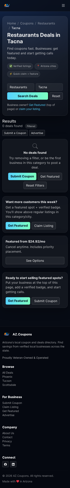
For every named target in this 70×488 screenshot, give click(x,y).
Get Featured (37, 104)
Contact (7, 437)
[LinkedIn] (13, 464)
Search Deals (28, 96)
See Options (35, 261)
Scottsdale (9, 384)
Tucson (6, 380)
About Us (8, 433)
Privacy (7, 441)
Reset (56, 96)
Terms (6, 445)
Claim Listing (43, 226)
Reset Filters (35, 185)
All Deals (7, 372)
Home (11, 23)
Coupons (26, 23)
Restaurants (46, 23)
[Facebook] (5, 464)
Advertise (37, 133)
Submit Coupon (22, 176)
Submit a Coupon (15, 133)
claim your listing (29, 109)
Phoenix (7, 376)
